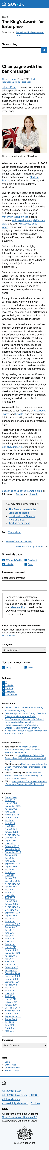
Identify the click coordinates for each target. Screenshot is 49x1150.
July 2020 (9, 889)
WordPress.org (12, 1070)
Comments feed (12, 1067)
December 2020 (12, 881)
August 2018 (11, 915)
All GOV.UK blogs (11, 1090)
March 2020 (11, 901)
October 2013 (11, 1013)
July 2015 (9, 958)
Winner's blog (14, 532)
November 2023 (13, 834)
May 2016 (9, 941)
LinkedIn (33, 494)
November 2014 (12, 976)
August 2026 (11, 797)
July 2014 (9, 987)
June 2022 (10, 860)
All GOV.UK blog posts (14, 1095)
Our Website (11, 694)
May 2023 (10, 843)
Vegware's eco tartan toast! (19, 541)
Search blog (9, 44)
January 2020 (11, 904)
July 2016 (9, 935)
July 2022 (9, 858)
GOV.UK (34, 1095)
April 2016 (10, 944)
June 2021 (10, 872)
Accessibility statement (15, 1103)
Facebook (39, 410)
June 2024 (10, 823)
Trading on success (19, 523)
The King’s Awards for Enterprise (23, 24)
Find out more (8, 635)
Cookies (35, 1103)
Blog (5, 16)
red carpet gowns (22, 220)
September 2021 (13, 863)
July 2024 (9, 820)
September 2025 (13, 806)
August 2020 (11, 886)
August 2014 (11, 984)
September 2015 (12, 953)
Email (30, 564)
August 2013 (11, 1019)
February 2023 (12, 846)
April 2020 (10, 898)
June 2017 (9, 933)
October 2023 (12, 837)
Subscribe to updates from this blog (22, 490)
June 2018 (10, 921)
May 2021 (9, 875)
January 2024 (11, 832)
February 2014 (12, 1002)
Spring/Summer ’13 (12, 446)
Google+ (19, 414)
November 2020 (13, 883)
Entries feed (10, 1064)
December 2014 (12, 973)
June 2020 (10, 892)
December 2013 (12, 1007)
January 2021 (11, 878)
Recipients (26, 82)
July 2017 (9, 930)
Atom (30, 667)
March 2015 (10, 964)
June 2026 (10, 800)
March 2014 (10, 999)
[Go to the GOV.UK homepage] (13, 4)
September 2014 (13, 982)
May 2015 (9, 961)
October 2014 (11, 979)
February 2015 (11, 967)
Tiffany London (9, 79)
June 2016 (10, 938)
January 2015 (11, 970)
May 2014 (9, 993)
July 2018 (9, 918)
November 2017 (12, 924)
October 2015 (11, 950)
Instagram (10, 691)
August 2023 (11, 840)
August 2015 (11, 956)
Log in (7, 1062)
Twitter (6, 414)
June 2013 (10, 1025)
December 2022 (12, 849)
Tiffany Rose (9, 87)
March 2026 (11, 803)
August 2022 (11, 855)
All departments (11, 1099)
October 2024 (12, 817)
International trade (11, 82)
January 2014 (11, 1005)
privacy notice (17, 607)
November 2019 (12, 907)
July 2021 (9, 869)
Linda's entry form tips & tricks (29, 546)
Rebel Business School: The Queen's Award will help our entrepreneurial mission (25, 758)
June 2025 (10, 811)
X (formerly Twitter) (14, 560)
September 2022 (13, 852)
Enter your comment (13, 577)
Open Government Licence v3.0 (19, 1117)
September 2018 (13, 912)
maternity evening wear (15, 216)
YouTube (9, 688)
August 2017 (11, 927)
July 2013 (9, 1022)
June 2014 (10, 990)
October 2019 (11, 910)
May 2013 (9, 1028)
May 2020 (10, 895)
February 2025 (12, 814)
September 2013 (13, 1016)
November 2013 (12, 1010)
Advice (34, 79)
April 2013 (10, 1030)
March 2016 (10, 947)
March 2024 (11, 829)
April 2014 (10, 996)
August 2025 (11, 809)
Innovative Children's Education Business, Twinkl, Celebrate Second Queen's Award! (22, 749)
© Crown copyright (24, 1142)
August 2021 (11, 866)
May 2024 (10, 826)
